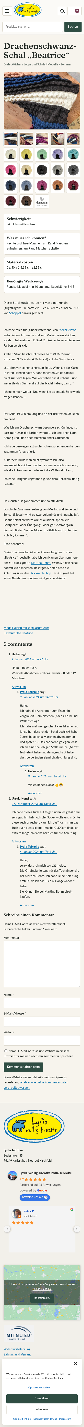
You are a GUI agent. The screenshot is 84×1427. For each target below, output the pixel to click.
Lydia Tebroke (29, 692)
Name (9, 995)
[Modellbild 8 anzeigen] (42, 155)
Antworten (19, 687)
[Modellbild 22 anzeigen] (26, 201)
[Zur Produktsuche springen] (62, 11)
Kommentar (13, 938)
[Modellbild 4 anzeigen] (58, 139)
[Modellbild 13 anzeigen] (42, 170)
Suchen (73, 26)
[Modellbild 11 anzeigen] (11, 170)
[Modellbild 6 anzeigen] (11, 155)
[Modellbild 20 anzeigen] (73, 186)
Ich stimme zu (42, 1298)
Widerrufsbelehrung (17, 1349)
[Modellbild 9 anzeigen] (58, 155)
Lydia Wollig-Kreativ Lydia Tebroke (46, 1173)
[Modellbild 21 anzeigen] (11, 201)
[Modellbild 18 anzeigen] (42, 186)
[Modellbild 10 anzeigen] (73, 155)
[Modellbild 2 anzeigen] (26, 139)
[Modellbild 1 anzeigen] (11, 139)
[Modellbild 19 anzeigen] (58, 186)
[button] (76, 1364)
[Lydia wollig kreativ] (28, 9)
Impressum (65, 1419)
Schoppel (15, 313)
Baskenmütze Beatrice (18, 633)
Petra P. (29, 1211)
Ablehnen (42, 1409)
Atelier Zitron (67, 330)
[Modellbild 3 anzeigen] (42, 139)
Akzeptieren (42, 1398)
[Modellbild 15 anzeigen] (73, 170)
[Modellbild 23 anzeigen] (42, 201)
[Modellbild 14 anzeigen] (58, 170)
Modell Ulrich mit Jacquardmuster (26, 628)
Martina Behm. (41, 563)
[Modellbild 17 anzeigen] (26, 186)
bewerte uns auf (32, 1197)
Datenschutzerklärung (45, 1419)
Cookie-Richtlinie (22, 1419)
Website (9, 1032)
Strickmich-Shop (40, 573)
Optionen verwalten (39, 1387)
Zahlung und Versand (17, 1354)
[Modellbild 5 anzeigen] (73, 139)
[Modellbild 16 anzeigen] (11, 186)
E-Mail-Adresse (15, 1013)
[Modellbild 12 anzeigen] (26, 170)
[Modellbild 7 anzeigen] (26, 155)
